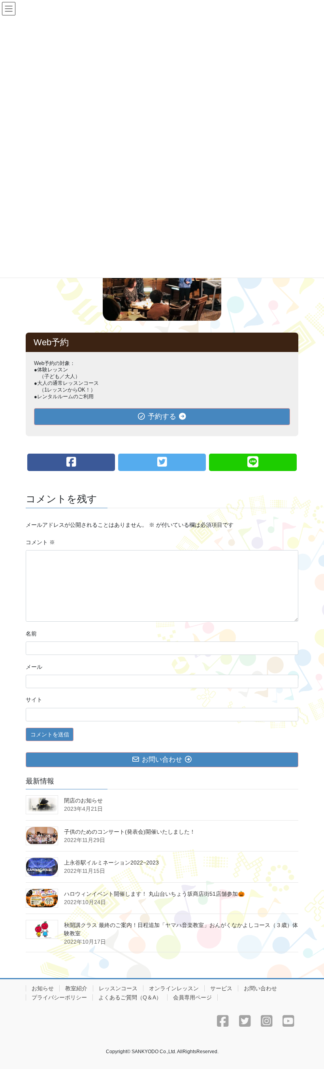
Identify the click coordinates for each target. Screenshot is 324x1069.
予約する (162, 416)
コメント (40, 542)
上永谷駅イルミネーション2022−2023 (111, 862)
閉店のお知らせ (83, 800)
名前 (31, 633)
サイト (34, 699)
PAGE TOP (309, 1030)
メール (34, 667)
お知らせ (43, 988)
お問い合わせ (260, 988)
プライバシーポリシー (59, 997)
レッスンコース (118, 988)
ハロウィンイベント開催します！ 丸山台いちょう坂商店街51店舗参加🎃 (154, 894)
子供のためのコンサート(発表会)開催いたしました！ (129, 832)
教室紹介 (76, 988)
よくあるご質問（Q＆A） (130, 997)
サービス (221, 988)
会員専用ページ (192, 997)
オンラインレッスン (174, 988)
